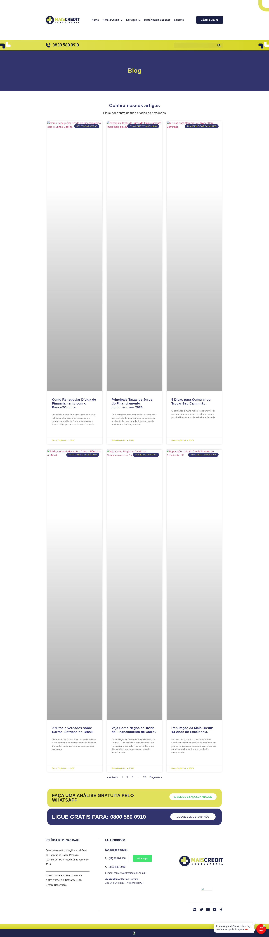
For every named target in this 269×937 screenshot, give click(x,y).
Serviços (131, 20)
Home (95, 20)
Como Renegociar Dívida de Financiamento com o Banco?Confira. (74, 403)
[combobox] (194, 45)
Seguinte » (156, 777)
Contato (179, 20)
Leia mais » (57, 432)
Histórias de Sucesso (157, 20)
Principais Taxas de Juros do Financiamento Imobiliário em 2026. (132, 403)
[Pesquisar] (218, 45)
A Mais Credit (111, 20)
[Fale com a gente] (261, 929)
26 (144, 777)
